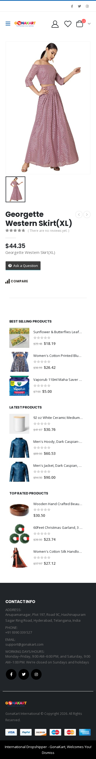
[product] (19, 338)
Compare (19, 281)
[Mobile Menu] (9, 23)
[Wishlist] (67, 23)
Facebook (11, 674)
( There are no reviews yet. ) (48, 230)
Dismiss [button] (48, 752)
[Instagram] (87, 6)
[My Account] (55, 23)
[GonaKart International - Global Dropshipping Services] (25, 23)
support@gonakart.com (24, 644)
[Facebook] (71, 6)
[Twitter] (79, 6)
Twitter (23, 674)
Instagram (36, 674)
